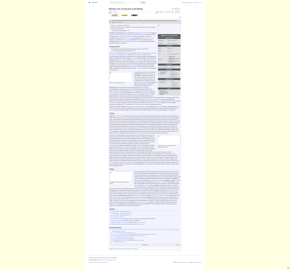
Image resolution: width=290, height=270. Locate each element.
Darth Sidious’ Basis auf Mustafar (161, 195)
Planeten (134, 54)
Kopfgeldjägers (138, 32)
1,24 (157, 229)
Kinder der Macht (124, 215)
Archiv (150, 36)
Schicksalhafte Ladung (125, 213)
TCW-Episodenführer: (121, 222)
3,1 (114, 233)
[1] (176, 40)
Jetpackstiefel (119, 116)
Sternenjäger (144, 82)
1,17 (144, 229)
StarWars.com (136, 222)
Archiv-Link (142, 222)
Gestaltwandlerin (122, 36)
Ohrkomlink (137, 104)
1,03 (119, 229)
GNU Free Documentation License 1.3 (108, 259)
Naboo (114, 197)
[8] (139, 205)
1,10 (132, 229)
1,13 (137, 229)
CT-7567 (141, 59)
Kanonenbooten (152, 59)
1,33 (173, 229)
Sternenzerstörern (154, 180)
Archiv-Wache (133, 66)
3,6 (121, 233)
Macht (158, 106)
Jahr (112, 53)
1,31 (170, 229)
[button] (89, 2)
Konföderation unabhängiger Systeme (118, 54)
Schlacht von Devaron (171, 43)
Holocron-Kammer (147, 38)
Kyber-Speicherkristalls (114, 92)
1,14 (139, 229)
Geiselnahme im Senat (141, 202)
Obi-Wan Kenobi (174, 74)
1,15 (141, 229)
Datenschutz (91, 262)
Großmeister (134, 106)
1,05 (122, 229)
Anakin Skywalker (132, 41)
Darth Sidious (162, 71)
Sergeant (172, 190)
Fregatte (117, 190)
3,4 (118, 233)
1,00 (113, 229)
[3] (170, 50)
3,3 (117, 233)
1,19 (148, 229)
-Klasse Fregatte (143, 185)
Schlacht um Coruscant (117, 22)
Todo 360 (162, 82)
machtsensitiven (145, 92)
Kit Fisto (172, 75)
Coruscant (175, 53)
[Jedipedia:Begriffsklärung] (110, 21)
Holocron (125, 34)
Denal (176, 190)
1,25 (159, 229)
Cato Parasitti (162, 81)
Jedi (172, 81)
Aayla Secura (173, 76)
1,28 (164, 229)
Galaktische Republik (142, 53)
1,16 (142, 229)
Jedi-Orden (172, 67)
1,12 (135, 229)
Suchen (143, 2)
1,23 (155, 229)
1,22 (153, 229)
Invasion (152, 53)
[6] (175, 97)
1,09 (130, 229)
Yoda (172, 71)
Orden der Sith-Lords (162, 67)
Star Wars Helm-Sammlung (117, 218)
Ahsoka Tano (175, 86)
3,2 (116, 233)
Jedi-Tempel (169, 53)
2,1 (114, 232)
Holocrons (171, 57)
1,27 (162, 229)
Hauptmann (136, 59)
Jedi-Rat (132, 64)
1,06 (124, 229)
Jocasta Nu (174, 82)
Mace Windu (173, 73)
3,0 (113, 233)
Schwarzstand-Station (133, 198)
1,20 (150, 229)
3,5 (120, 233)
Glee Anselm (138, 195)
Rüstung (141, 192)
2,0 (113, 232)
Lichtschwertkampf (126, 147)
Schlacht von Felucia (171, 40)
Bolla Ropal (133, 90)
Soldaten (120, 59)
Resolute (138, 180)
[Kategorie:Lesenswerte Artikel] (180, 17)
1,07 (126, 229)
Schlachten (128, 248)
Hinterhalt (122, 197)
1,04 (121, 229)
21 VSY (168, 51)
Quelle (128, 30)
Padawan (137, 61)
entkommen (143, 198)
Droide (127, 38)
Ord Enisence (155, 102)
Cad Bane (162, 74)
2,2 (116, 232)
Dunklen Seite (136, 94)
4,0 (113, 235)
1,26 (160, 229)
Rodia (144, 195)
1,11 (133, 229)
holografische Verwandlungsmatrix (152, 99)
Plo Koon (134, 58)
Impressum (97, 262)
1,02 (117, 229)
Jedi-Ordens (143, 106)
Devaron (160, 181)
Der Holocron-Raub (124, 211)
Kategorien (111, 248)
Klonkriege (169, 48)
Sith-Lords (111, 34)
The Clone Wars (115, 211)
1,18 (146, 229)
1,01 (115, 229)
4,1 (114, 235)
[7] (163, 156)
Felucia (138, 54)
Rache (121, 216)
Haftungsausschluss (104, 262)
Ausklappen (178, 244)
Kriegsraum (112, 110)
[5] (148, 93)
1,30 (168, 229)
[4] (154, 201)
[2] (176, 179)
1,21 (151, 229)
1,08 (128, 229)
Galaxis (111, 94)
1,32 (171, 229)
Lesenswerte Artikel (120, 248)
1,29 (166, 229)
